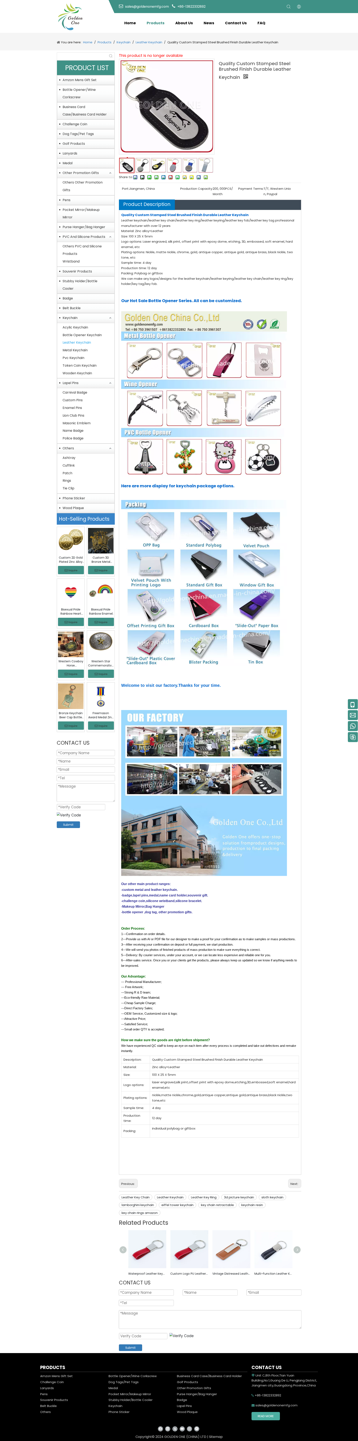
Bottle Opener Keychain (82, 335)
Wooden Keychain (77, 373)
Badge (68, 298)
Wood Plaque (73, 508)
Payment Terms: (251, 188)
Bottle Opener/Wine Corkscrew (79, 93)
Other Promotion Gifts (81, 172)
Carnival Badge (75, 392)
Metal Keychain (75, 350)
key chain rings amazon (140, 1213)
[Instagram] (189, 1429)
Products (155, 23)
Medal (68, 163)
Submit (68, 825)
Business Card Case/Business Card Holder (85, 111)
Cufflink (69, 465)
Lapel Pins (71, 383)
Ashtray (69, 457)
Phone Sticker (74, 498)
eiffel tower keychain (177, 1205)
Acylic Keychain (75, 327)
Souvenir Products (77, 271)
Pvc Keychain (73, 357)
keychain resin (252, 1205)
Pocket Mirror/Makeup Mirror (81, 213)
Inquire (72, 570)
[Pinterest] (196, 1429)
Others (68, 448)
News (209, 23)
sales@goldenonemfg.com (275, 1405)
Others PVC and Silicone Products (82, 250)
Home (130, 23)
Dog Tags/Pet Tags (78, 133)
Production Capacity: (196, 188)
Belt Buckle (72, 308)
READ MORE (266, 1416)
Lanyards (70, 153)
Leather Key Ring (203, 1197)
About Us (184, 23)
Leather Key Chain (136, 1197)
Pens (66, 200)
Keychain (70, 317)
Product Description (147, 204)
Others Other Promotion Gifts (83, 186)
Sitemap (216, 1436)
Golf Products (74, 143)
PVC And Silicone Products (84, 236)
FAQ (261, 23)
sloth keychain (272, 1197)
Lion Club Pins (73, 415)
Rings (67, 480)
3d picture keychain (239, 1197)
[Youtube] (182, 1429)
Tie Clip (68, 488)
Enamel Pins (72, 407)
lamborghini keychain (138, 1205)
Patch (67, 473)
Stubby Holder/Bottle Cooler (80, 285)
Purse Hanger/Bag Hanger (84, 227)
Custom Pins (73, 400)
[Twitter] (175, 1429)
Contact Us (236, 23)
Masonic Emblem (77, 423)
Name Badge (73, 430)
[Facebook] (160, 1429)
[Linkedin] (167, 1429)
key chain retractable (217, 1205)
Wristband (71, 261)
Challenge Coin (75, 124)
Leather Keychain (77, 342)
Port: (125, 188)
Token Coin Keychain (80, 365)
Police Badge (73, 438)
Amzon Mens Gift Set (80, 80)
